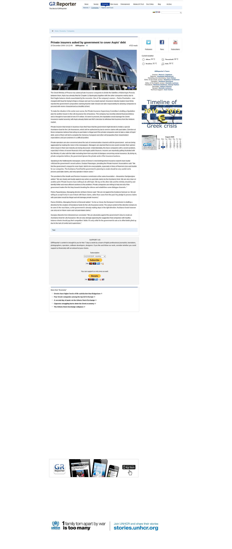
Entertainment (125, 4)
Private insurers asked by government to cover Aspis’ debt (88, 42)
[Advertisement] (98, 22)
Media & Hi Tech (138, 4)
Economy (105, 4)
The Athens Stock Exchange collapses (69, 307)
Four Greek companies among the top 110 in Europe (74, 297)
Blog (159, 4)
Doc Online (150, 4)
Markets (86, 7)
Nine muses (114, 4)
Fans (162, 49)
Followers (148, 49)
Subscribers (175, 49)
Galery (131, 88)
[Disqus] (94, 350)
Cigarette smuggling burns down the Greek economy (74, 304)
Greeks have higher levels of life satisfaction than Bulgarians (77, 294)
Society (96, 4)
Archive (169, 4)
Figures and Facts (107, 7)
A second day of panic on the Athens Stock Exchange (74, 300)
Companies (95, 7)
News (87, 4)
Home (57, 31)
